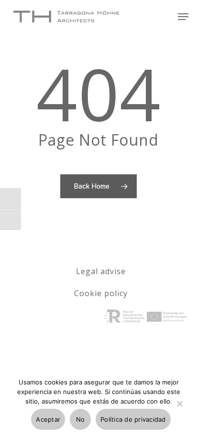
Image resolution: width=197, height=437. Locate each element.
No (80, 419)
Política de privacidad (133, 419)
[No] (179, 409)
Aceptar (48, 419)
